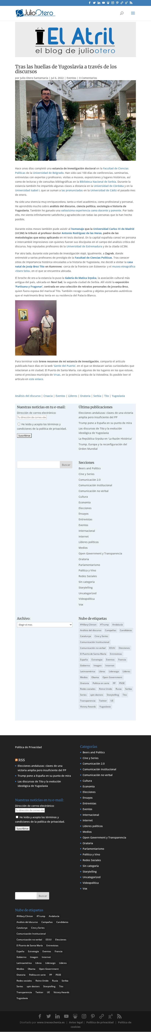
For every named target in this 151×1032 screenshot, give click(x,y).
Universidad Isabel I (27, 190)
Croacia (48, 396)
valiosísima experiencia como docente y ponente (91, 210)
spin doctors (96, 694)
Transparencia (87, 700)
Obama (95, 677)
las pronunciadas (72, 190)
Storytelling (86, 587)
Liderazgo (114, 671)
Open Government (112, 677)
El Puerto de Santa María (93, 653)
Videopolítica (87, 599)
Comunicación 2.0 (90, 479)
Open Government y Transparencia (100, 553)
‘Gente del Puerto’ (64, 366)
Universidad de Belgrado (48, 173)
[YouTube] (103, 3)
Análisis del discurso (28, 396)
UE (111, 700)
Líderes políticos (89, 542)
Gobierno (85, 665)
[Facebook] (89, 3)
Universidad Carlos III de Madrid (113, 229)
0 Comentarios (88, 78)
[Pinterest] (117, 3)
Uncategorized (87, 593)
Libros (102, 671)
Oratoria (85, 396)
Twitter (103, 700)
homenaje (77, 229)
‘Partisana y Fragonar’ (29, 286)
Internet (84, 536)
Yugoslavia (118, 396)
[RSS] (131, 3)
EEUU (112, 648)
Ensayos (84, 513)
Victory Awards (88, 706)
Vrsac (57, 374)
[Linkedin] (98, 3)
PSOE (122, 683)
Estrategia (97, 659)
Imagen (98, 665)
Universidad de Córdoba (109, 186)
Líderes (72, 396)
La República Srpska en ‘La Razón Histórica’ (105, 438)
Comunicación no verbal (93, 491)
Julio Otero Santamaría (34, 78)
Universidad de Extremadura (84, 246)
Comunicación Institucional (95, 485)
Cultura (83, 496)
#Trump (104, 624)
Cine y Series (86, 474)
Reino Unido (105, 688)
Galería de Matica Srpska (80, 278)
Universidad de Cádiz (103, 190)
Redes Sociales (88, 576)
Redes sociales (87, 688)
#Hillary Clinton (88, 624)
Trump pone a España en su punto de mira (105, 423)
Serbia (97, 396)
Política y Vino (87, 570)
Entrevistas (85, 519)
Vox (81, 604)
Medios (83, 547)
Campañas (110, 630)
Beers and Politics (90, 468)
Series (83, 694)
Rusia (119, 688)
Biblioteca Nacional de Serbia (98, 181)
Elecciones (85, 508)
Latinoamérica (87, 671)
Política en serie (101, 683)
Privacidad (35, 747)
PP (114, 683)
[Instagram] (112, 3)
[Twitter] (94, 3)
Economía (85, 502)
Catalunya (85, 636)
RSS (21, 760)
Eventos (71, 78)
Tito (106, 396)
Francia (122, 659)
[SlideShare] (108, 3)
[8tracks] (121, 3)
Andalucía (117, 624)
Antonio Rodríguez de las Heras (82, 233)
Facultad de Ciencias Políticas (93, 257)
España (84, 659)
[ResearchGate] (126, 3)
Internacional (87, 530)
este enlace (36, 379)
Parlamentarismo (89, 565)
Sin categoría (87, 582)
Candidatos (126, 630)
